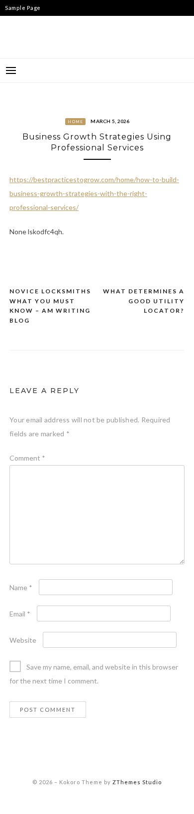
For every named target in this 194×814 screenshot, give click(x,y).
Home (75, 121)
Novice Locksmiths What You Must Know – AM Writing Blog (50, 305)
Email (19, 614)
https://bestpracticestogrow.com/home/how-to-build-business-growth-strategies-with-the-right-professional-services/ (94, 193)
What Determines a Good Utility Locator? (144, 300)
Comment (27, 458)
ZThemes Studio (137, 782)
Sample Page (23, 7)
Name (20, 587)
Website (22, 640)
